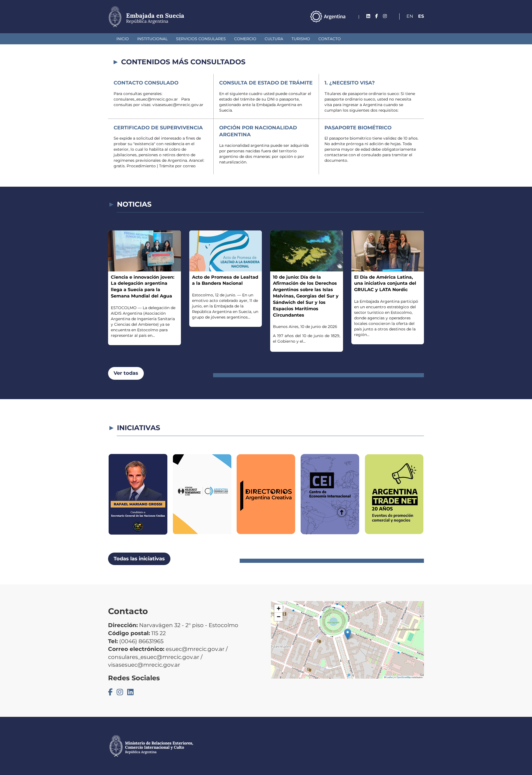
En (409, 16)
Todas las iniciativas (139, 559)
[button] (347, 634)
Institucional (152, 38)
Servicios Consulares (201, 38)
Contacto (329, 38)
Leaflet (389, 677)
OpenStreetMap (404, 677)
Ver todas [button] (126, 373)
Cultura (274, 38)
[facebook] (376, 16)
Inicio (122, 38)
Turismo (300, 38)
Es (421, 16)
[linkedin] (368, 16)
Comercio (245, 38)
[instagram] (385, 16)
